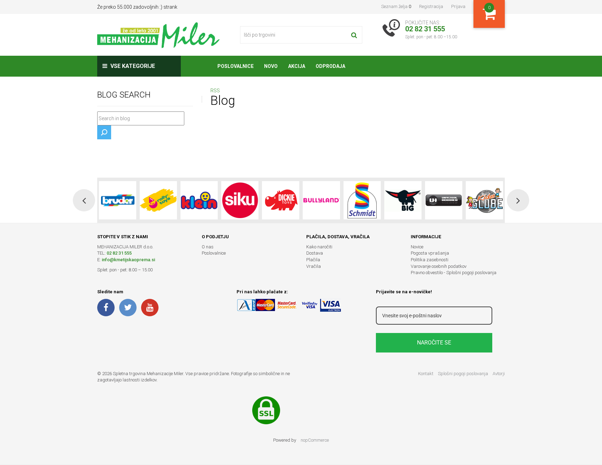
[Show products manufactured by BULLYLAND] (321, 200)
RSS (215, 90)
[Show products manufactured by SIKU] (239, 200)
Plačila (313, 259)
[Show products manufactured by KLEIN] (199, 200)
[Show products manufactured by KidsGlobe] (484, 200)
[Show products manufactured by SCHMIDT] (362, 200)
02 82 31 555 (119, 253)
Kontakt (425, 373)
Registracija (431, 6)
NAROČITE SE (434, 342)
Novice (417, 246)
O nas (208, 246)
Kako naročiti (319, 246)
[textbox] (140, 118)
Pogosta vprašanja (430, 253)
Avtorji (499, 373)
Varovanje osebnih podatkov (438, 266)
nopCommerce (315, 440)
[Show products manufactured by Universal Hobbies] (443, 200)
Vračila (313, 266)
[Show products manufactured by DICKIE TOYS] (280, 200)
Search (104, 132)
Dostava (314, 253)
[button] (84, 200)
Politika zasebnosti (429, 259)
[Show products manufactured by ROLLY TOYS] (158, 200)
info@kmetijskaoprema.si (128, 259)
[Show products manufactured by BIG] (403, 200)
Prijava (458, 6)
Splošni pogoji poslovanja (463, 373)
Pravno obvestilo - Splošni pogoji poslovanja (453, 272)
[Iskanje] (354, 34)
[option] (117, 200)
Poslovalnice (214, 253)
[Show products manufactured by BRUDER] (117, 200)
